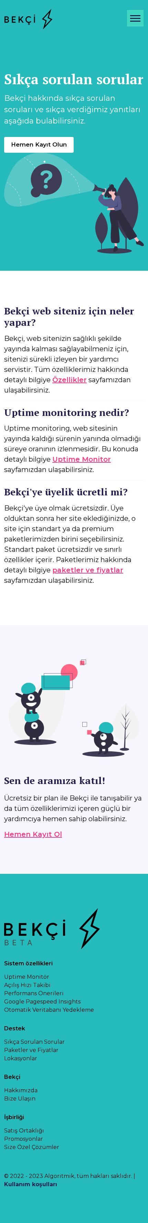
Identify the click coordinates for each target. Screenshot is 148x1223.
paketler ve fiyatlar (87, 570)
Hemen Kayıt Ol (33, 834)
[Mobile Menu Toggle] (135, 18)
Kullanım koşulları (30, 1184)
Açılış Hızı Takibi (27, 985)
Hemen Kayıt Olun (39, 144)
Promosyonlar (23, 1139)
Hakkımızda (21, 1090)
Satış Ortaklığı (24, 1130)
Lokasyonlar (20, 1058)
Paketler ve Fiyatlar (31, 1050)
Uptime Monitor (81, 459)
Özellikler (69, 380)
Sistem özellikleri (28, 963)
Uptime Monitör (26, 977)
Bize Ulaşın (19, 1098)
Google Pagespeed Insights (42, 1001)
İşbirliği (14, 1117)
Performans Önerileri (34, 993)
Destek (14, 1028)
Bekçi (12, 1077)
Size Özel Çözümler (31, 1147)
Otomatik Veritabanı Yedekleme (49, 1010)
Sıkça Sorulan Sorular (34, 1042)
